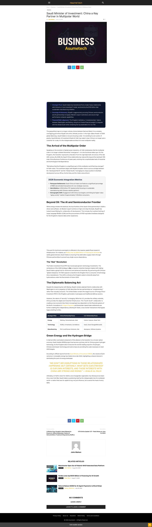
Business (53, 7)
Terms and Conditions (93, 515)
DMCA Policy (81, 515)
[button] (49, 2)
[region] (76, 86)
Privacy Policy (57, 515)
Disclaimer (73, 515)
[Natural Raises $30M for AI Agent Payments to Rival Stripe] (52, 489)
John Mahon (51, 19)
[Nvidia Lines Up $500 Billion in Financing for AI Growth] (52, 478)
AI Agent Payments (68, 305)
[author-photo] (76, 450)
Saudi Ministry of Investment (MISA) (81, 354)
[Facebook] (69, 67)
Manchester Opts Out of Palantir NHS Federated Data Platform (81, 466)
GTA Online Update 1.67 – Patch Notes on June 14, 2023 (91, 432)
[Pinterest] (78, 67)
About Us (65, 515)
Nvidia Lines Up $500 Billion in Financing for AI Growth (83, 252)
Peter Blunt (67, 478)
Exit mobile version (76, 525)
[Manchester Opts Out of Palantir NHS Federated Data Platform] (52, 469)
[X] (73, 67)
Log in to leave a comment (76, 507)
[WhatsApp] (82, 67)
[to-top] (150, 524)
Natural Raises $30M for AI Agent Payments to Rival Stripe (80, 486)
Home (48, 7)
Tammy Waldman (69, 488)
